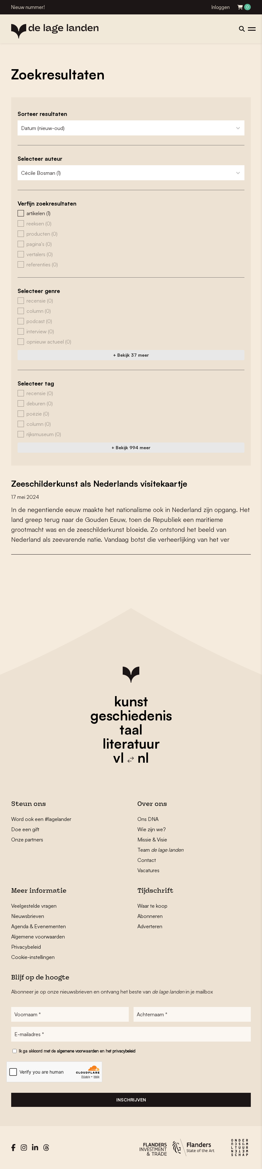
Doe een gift (25, 829)
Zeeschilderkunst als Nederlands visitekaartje (99, 483)
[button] (131, 213)
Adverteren (149, 926)
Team (160, 850)
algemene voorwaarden (78, 1050)
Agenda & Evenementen (38, 926)
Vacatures (148, 870)
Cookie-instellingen (33, 957)
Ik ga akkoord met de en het (77, 1050)
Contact (146, 860)
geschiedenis (131, 715)
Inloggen (221, 7)
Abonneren (150, 916)
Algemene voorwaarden (38, 936)
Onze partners (27, 839)
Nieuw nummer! (28, 7)
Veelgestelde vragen (34, 906)
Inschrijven (131, 1099)
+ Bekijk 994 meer (131, 447)
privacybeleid (123, 1050)
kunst (131, 701)
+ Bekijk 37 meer (131, 355)
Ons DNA (147, 819)
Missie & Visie (152, 839)
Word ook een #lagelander (41, 819)
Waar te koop (152, 906)
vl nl (131, 757)
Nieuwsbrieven (27, 916)
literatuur (131, 743)
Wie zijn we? (151, 829)
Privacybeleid (26, 947)
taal (131, 729)
